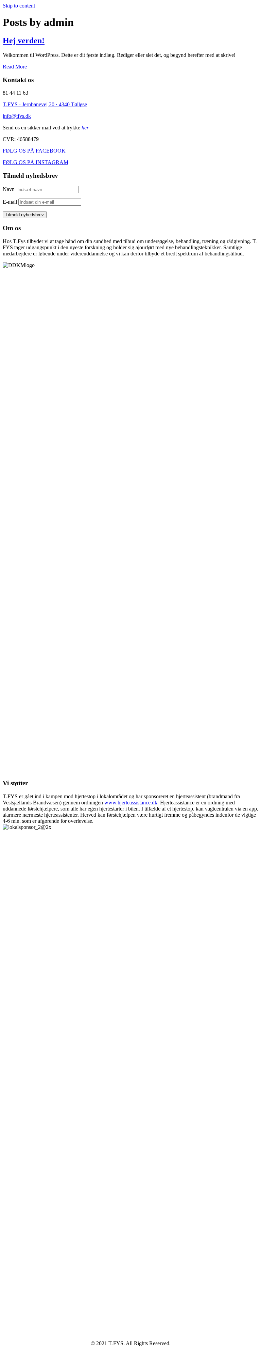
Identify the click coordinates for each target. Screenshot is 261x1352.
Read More (15, 66)
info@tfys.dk (17, 116)
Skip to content (19, 6)
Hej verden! (24, 40)
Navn (9, 189)
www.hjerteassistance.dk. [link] (131, 802)
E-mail (10, 202)
